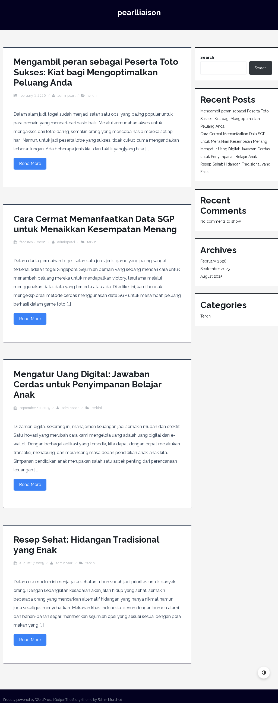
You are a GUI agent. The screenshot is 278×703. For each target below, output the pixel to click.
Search (207, 57)
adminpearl (66, 95)
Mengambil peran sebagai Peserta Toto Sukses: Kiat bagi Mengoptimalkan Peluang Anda (96, 72)
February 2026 (213, 261)
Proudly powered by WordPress (27, 700)
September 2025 (215, 269)
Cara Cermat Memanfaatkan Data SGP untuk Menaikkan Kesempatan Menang (95, 224)
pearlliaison (139, 12)
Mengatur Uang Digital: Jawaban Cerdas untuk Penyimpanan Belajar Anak (88, 384)
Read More (30, 163)
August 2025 (211, 276)
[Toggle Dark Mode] (264, 672)
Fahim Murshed (110, 700)
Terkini (92, 95)
